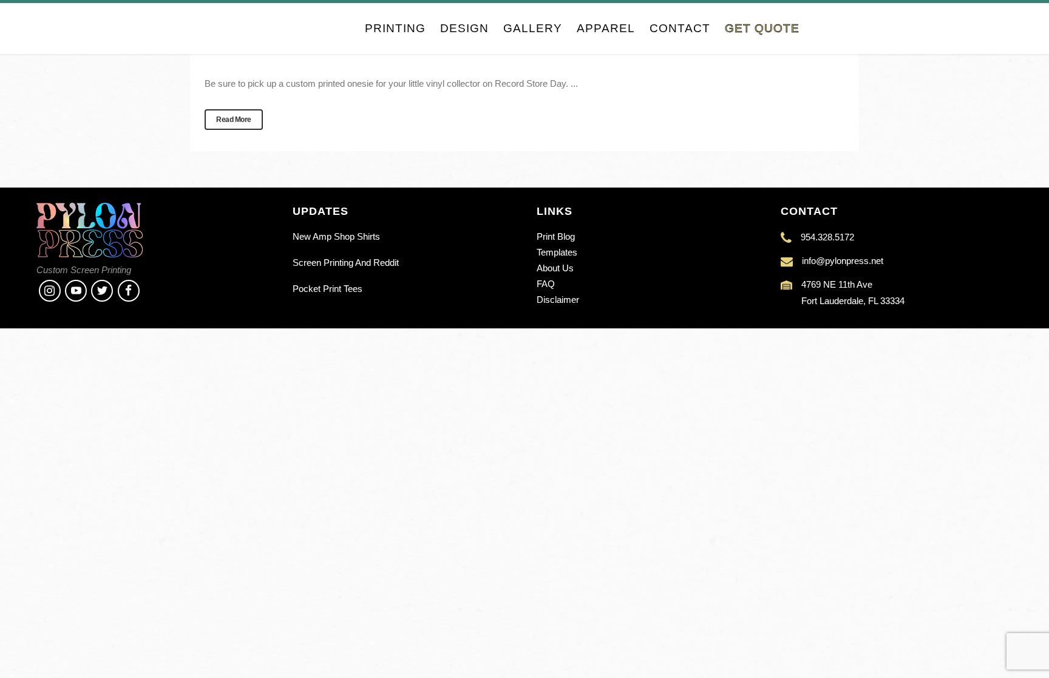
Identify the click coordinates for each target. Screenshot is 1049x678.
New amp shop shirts (336, 236)
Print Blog (556, 236)
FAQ (546, 284)
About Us (555, 268)
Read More (233, 119)
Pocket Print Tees (327, 288)
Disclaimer (558, 299)
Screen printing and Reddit (346, 262)
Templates (557, 252)
